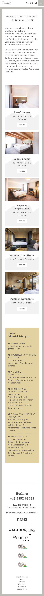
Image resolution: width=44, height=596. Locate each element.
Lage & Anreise (22, 577)
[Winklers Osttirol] (22, 531)
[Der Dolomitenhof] (6, 4)
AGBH (22, 579)
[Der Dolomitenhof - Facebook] (18, 520)
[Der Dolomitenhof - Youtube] (25, 520)
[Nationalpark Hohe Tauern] (22, 549)
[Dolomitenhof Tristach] (22, 540)
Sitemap (22, 582)
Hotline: (22, 496)
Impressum (22, 587)
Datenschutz (22, 589)
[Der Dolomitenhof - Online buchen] (35, 3)
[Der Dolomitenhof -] (27, 3)
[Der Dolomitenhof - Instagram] (21, 520)
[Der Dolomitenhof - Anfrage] (31, 3)
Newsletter (22, 584)
